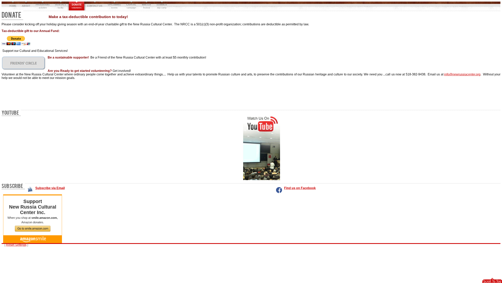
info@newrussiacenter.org (462, 74)
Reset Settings (16, 244)
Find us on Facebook (300, 188)
